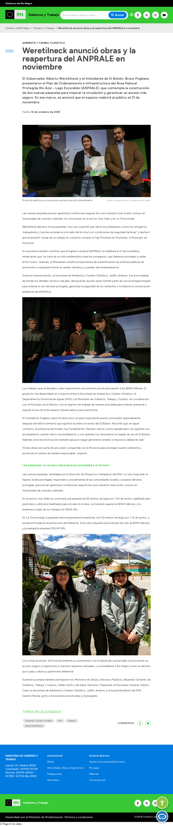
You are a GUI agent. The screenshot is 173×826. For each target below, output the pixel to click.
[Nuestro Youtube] (164, 15)
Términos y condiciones (78, 817)
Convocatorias (97, 780)
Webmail (93, 774)
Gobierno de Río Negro (17, 28)
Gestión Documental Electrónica (107, 761)
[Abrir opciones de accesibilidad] (162, 803)
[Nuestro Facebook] (137, 15)
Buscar (119, 15)
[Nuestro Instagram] (155, 15)
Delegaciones (54, 774)
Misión (50, 761)
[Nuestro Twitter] (146, 15)
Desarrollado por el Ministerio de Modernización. (34, 817)
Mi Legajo (94, 767)
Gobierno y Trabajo (43, 28)
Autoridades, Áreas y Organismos (65, 767)
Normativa (53, 780)
